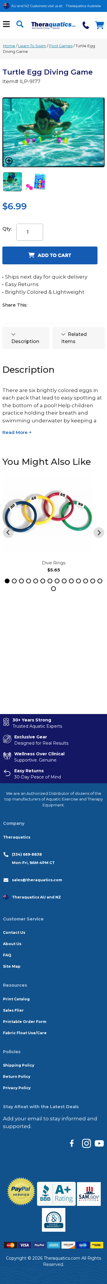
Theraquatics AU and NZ (36, 897)
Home (9, 45)
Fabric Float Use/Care (25, 1033)
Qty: (7, 229)
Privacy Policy (17, 1088)
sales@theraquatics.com (37, 880)
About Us (12, 944)
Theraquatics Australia (83, 6)
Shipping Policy (18, 1065)
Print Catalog (16, 999)
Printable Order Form (24, 1021)
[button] (7, 581)
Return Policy (16, 1076)
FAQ (7, 955)
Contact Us (14, 932)
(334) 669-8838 (27, 854)
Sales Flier (13, 1010)
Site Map (12, 966)
